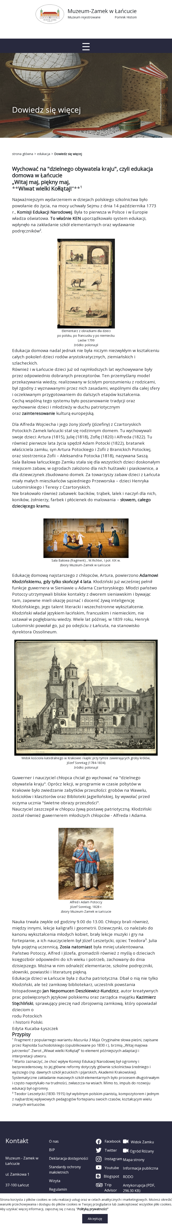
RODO (128, 1176)
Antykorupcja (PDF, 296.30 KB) (139, 1188)
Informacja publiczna (140, 1168)
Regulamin (58, 1189)
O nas (54, 1141)
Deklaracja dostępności (68, 1158)
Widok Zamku (142, 1142)
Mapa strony (133, 1159)
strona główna (22, 154)
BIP (52, 1149)
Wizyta (54, 1180)
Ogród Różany (142, 1151)
